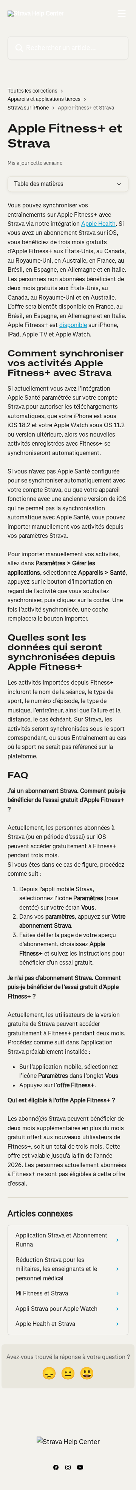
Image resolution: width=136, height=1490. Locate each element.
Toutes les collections (32, 90)
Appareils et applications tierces (44, 99)
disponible (73, 325)
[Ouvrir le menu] (121, 13)
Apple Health (98, 224)
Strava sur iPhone (28, 107)
